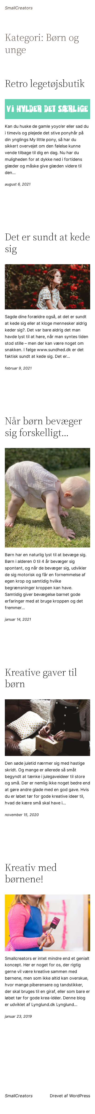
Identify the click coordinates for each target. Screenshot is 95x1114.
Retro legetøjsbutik (45, 83)
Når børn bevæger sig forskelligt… (43, 426)
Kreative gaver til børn (41, 678)
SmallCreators (19, 8)
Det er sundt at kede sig (47, 242)
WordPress (79, 1095)
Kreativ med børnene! (31, 873)
